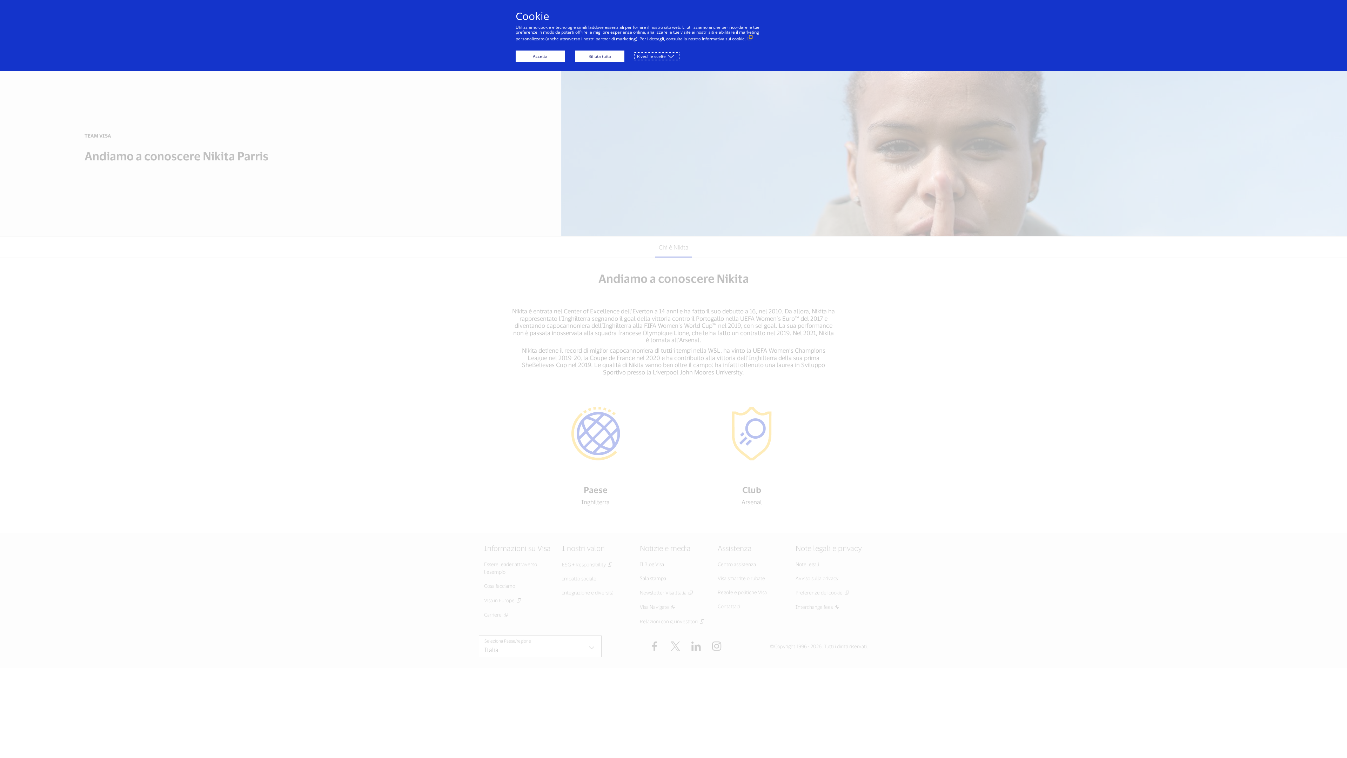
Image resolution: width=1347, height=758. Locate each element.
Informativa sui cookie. (724, 39)
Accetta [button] (540, 56)
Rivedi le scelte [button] (651, 56)
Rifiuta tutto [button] (600, 56)
